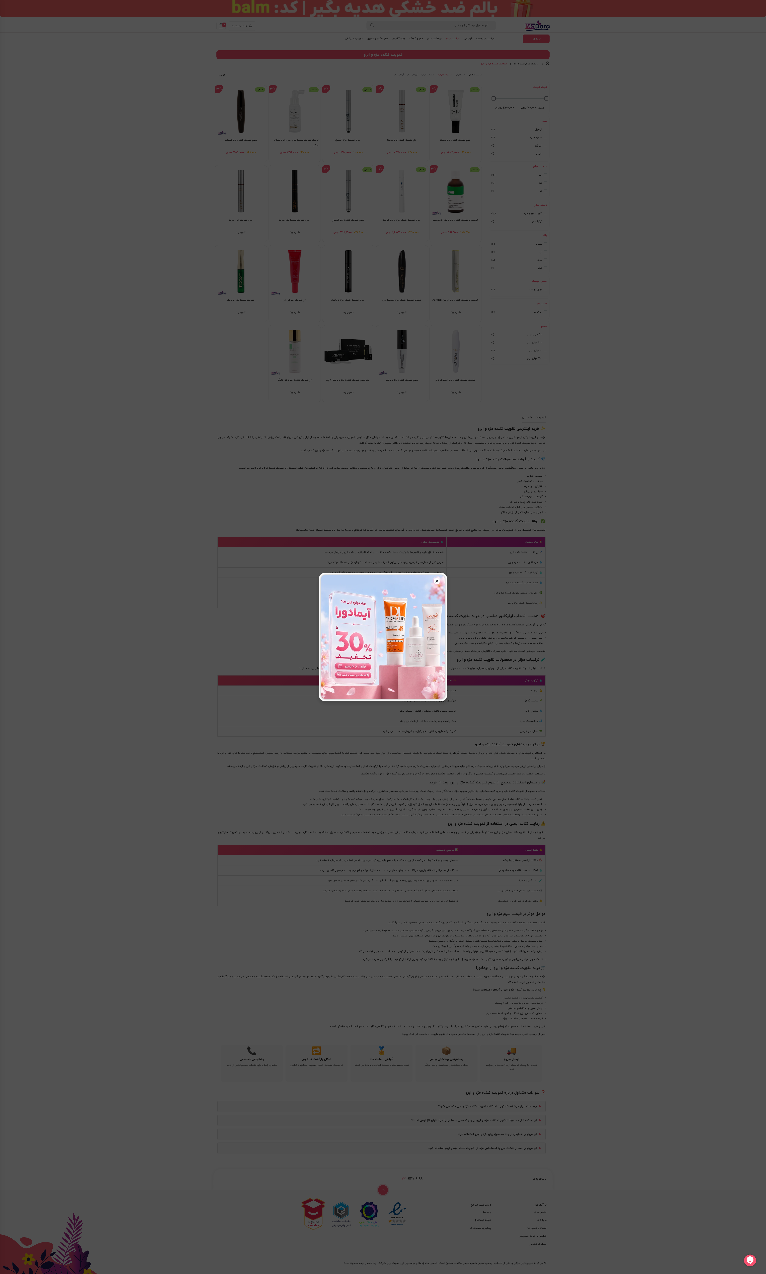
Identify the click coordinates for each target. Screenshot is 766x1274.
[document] (383, 637)
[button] (437, 581)
